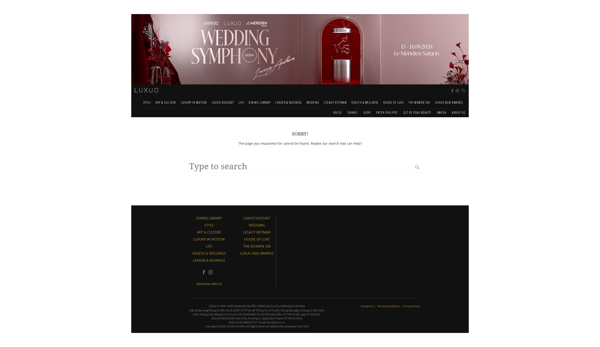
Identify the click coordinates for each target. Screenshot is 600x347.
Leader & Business (288, 102)
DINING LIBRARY (260, 102)
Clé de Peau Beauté (417, 112)
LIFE (241, 102)
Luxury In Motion (194, 102)
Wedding (313, 102)
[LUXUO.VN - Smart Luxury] (146, 90)
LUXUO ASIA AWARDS (449, 102)
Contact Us (367, 306)
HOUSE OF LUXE (393, 102)
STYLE (147, 102)
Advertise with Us (209, 284)
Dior (367, 112)
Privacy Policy (412, 306)
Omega (441, 112)
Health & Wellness (365, 102)
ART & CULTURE (166, 102)
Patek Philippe (387, 112)
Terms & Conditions (388, 306)
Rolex (337, 112)
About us (458, 112)
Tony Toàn (303, 326)
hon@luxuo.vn (276, 322)
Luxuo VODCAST (223, 102)
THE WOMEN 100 (419, 102)
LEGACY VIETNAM (335, 102)
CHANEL (353, 112)
